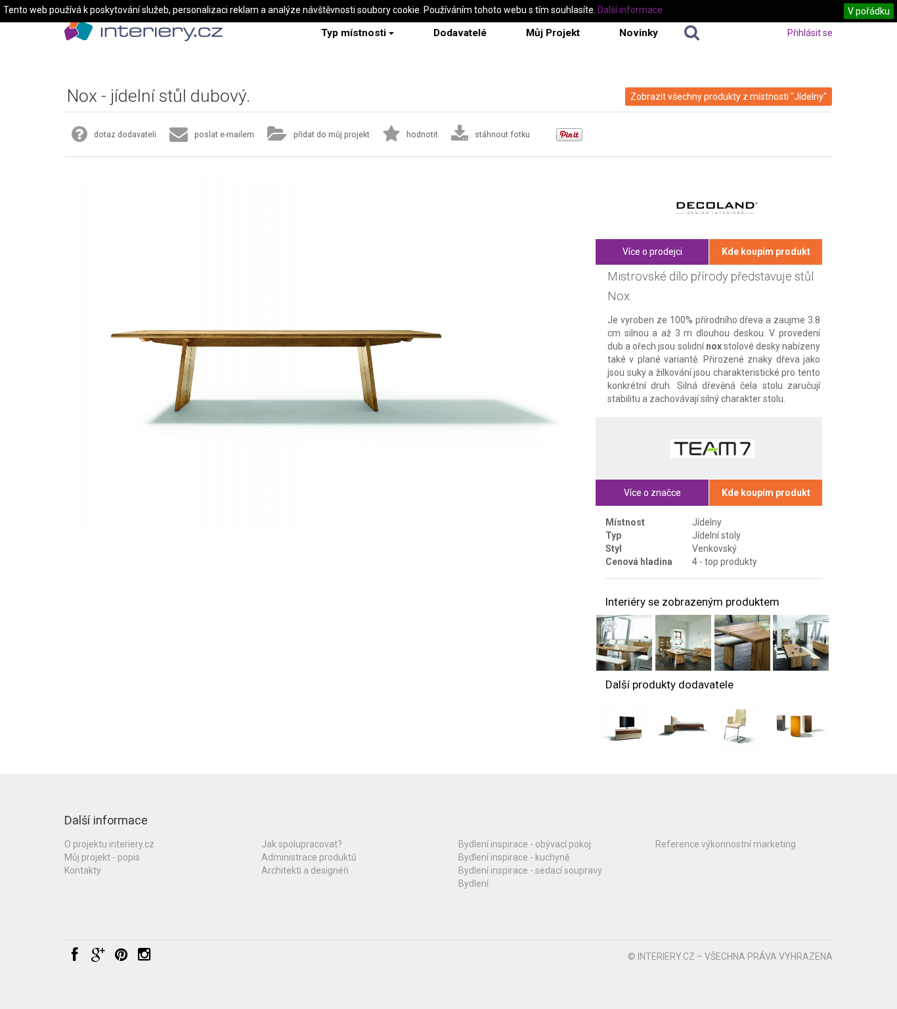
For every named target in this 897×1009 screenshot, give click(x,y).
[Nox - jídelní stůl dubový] (801, 643)
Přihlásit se (810, 33)
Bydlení (473, 883)
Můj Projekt (553, 33)
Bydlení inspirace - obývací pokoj (524, 844)
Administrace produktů (309, 857)
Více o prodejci (652, 251)
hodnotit (422, 134)
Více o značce (652, 492)
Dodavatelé (460, 33)
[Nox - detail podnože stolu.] (742, 643)
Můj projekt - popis (102, 857)
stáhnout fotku (502, 134)
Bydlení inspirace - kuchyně (513, 857)
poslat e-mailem (224, 134)
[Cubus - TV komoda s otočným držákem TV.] (624, 725)
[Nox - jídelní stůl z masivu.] (683, 643)
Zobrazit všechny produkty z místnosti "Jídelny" (728, 96)
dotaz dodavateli (125, 134)
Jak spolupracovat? (301, 844)
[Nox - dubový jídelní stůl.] (624, 643)
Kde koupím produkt (766, 251)
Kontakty (82, 870)
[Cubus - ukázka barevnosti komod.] (801, 725)
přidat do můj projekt (332, 134)
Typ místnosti (353, 33)
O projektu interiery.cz (109, 844)
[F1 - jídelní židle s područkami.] (742, 725)
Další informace (630, 10)
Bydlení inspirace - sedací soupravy (530, 870)
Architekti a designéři (305, 870)
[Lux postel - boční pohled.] (683, 725)
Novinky (638, 33)
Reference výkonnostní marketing (725, 844)
